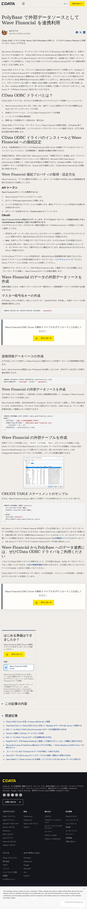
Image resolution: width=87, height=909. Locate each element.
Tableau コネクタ (9, 845)
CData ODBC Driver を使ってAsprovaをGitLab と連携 (28, 721)
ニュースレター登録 (10, 872)
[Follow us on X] (80, 32)
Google (26, 865)
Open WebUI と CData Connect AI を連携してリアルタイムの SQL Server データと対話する (43, 759)
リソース (6, 869)
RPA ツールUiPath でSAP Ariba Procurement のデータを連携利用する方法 (36, 729)
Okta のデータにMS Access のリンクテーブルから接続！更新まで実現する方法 (38, 755)
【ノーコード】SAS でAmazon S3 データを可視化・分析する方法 (32, 751)
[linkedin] (4, 795)
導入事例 (6, 861)
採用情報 (69, 838)
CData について (71, 816)
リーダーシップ (71, 831)
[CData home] (10, 4)
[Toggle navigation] (23, 3)
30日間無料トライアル (62, 538)
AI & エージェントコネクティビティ (53, 827)
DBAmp (26, 827)
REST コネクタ (8, 834)
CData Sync (28, 816)
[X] (8, 795)
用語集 (5, 876)
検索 (65, 4)
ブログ (5, 865)
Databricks (28, 861)
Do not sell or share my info (74, 902)
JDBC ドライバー (9, 820)
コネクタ (48, 816)
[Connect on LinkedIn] (84, 32)
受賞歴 (68, 827)
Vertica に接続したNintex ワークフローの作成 (25, 733)
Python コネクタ (9, 827)
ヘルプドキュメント (62, 259)
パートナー (49, 832)
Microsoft (27, 869)
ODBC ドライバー (9, 816)
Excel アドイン (8, 838)
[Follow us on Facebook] (77, 32)
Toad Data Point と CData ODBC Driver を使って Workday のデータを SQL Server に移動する (44, 725)
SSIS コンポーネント (31, 824)
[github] (16, 795)
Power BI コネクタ (9, 842)
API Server (6, 831)
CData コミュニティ (10, 858)
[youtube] (12, 795)
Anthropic (27, 858)
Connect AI (28, 820)
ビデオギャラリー (9, 879)
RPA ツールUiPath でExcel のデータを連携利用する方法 (28, 737)
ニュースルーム (71, 824)
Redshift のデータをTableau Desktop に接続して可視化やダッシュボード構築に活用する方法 (44, 741)
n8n (25, 872)
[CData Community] (20, 795)
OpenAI (26, 876)
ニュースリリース (72, 820)
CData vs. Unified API (52, 839)
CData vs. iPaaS (50, 835)
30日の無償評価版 (34, 565)
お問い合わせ (76, 4)
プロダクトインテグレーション (53, 821)
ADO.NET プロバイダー (11, 824)
